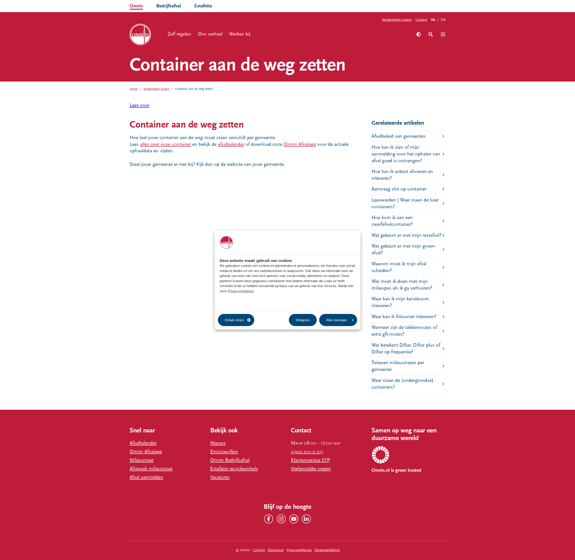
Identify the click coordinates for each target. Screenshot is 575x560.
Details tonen (234, 320)
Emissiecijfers (224, 451)
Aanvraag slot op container (399, 189)
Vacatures (220, 477)
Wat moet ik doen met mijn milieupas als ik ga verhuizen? (402, 285)
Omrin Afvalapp (300, 144)
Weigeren (303, 320)
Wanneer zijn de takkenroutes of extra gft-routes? (404, 331)
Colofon (259, 550)
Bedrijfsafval (168, 6)
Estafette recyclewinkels (234, 468)
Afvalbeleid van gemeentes (399, 136)
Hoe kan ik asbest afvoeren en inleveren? (402, 175)
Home (134, 89)
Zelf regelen (179, 34)
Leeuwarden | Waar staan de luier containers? (405, 203)
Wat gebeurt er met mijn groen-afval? (404, 249)
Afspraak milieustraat (151, 468)
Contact (421, 20)
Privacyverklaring (240, 291)
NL (433, 20)
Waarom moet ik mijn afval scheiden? (399, 267)
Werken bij (239, 34)
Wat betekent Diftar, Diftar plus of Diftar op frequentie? (406, 348)
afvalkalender (231, 144)
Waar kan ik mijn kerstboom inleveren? (400, 302)
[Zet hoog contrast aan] (418, 34)
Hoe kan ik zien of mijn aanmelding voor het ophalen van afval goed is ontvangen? (406, 154)
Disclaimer (276, 550)
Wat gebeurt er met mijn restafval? (406, 235)
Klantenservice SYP (310, 460)
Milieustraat (142, 460)
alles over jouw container (165, 144)
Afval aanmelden (146, 477)
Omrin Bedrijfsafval (230, 460)
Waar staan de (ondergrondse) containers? (402, 384)
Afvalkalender (143, 443)
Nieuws (218, 443)
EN (443, 20)
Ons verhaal (210, 34)
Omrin (136, 6)
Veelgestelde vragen (397, 20)
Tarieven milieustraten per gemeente (398, 366)
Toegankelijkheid (327, 550)
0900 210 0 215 (307, 451)
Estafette (203, 6)
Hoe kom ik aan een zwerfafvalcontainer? (392, 221)
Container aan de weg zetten (194, 89)
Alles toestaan (336, 320)
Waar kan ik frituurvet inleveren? (404, 316)
